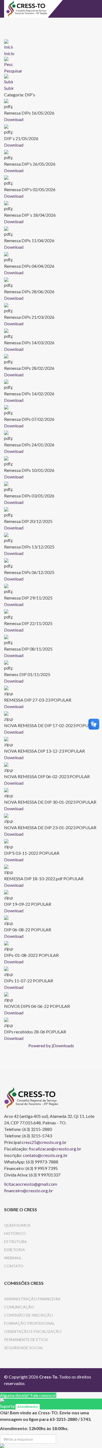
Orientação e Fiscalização (33, 1331)
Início (9, 53)
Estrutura (15, 1241)
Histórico (15, 1233)
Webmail (13, 1257)
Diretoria (14, 1249)
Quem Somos (17, 1225)
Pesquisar (13, 70)
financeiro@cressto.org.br (28, 1190)
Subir (9, 88)
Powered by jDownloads (51, 1045)
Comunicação (19, 1307)
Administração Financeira (32, 1298)
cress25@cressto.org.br (44, 1142)
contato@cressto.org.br (45, 1155)
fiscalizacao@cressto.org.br (55, 1148)
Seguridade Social (23, 1347)
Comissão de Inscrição (28, 1315)
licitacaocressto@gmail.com (30, 1184)
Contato (13, 1266)
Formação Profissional (29, 1323)
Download (13, 119)
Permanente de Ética (26, 1339)
